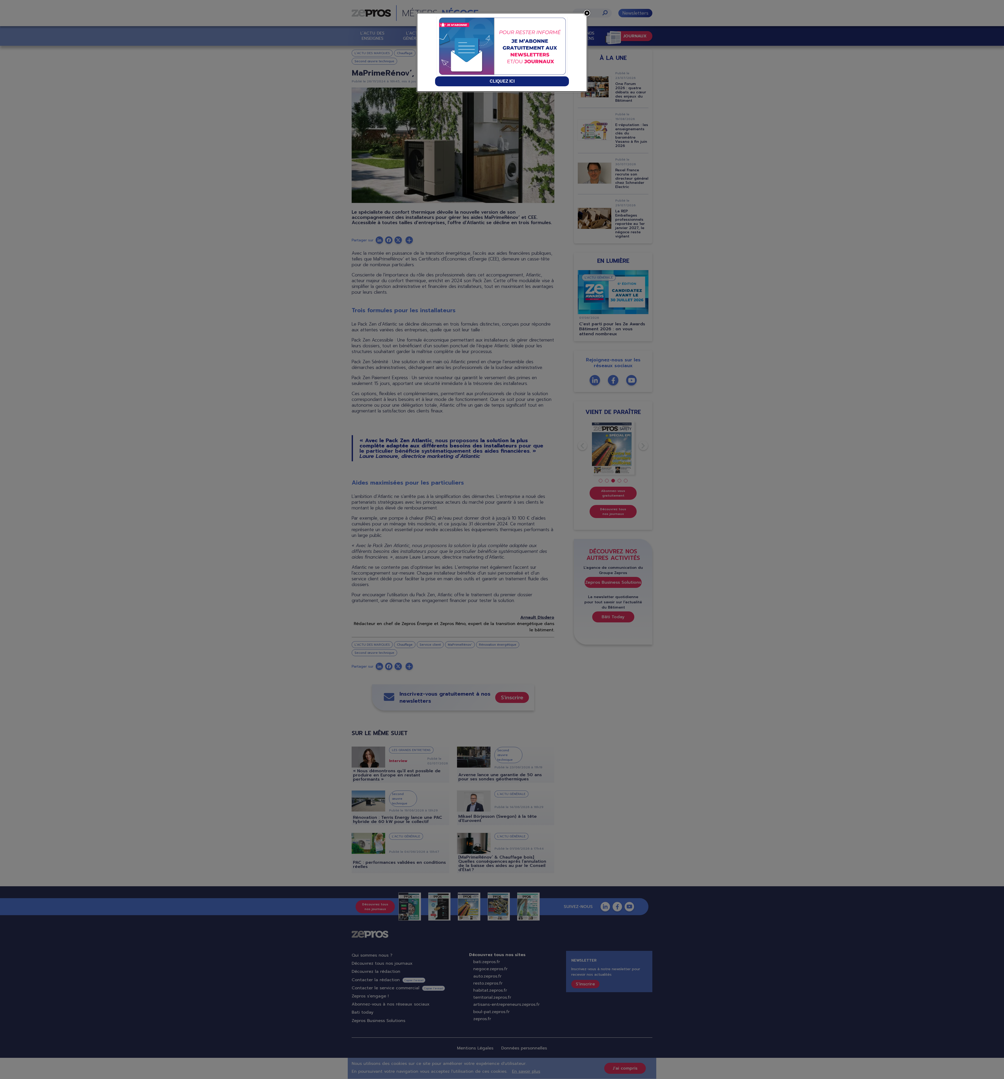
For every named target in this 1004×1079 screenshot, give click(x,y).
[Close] (587, 13)
